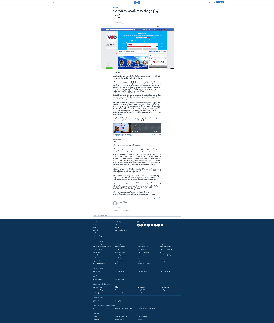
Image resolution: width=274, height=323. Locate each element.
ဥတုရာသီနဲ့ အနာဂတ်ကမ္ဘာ (120, 246)
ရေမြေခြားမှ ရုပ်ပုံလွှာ (142, 287)
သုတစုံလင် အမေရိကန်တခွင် (166, 249)
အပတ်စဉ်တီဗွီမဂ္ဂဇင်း (97, 292)
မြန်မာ (94, 224)
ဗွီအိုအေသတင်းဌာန (138, 126)
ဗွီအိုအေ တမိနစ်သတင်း (165, 287)
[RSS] (155, 225)
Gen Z (161, 252)
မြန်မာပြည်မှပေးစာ (141, 243)
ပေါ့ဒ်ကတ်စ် (117, 227)
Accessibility (140, 319)
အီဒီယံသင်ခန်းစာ (96, 271)
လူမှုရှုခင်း (117, 263)
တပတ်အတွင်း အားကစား (120, 252)
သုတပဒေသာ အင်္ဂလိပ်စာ (165, 271)
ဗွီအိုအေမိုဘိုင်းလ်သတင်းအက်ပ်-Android (146, 308)
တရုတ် (94, 233)
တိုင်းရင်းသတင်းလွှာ (164, 243)
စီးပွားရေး (117, 249)
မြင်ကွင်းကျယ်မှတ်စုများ (143, 246)
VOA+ (94, 308)
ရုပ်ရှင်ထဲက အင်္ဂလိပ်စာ (142, 271)
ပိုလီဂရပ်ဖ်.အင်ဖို (141, 290)
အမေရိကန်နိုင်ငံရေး (97, 255)
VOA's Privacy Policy (142, 316)
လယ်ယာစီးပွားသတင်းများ (121, 255)
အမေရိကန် (95, 230)
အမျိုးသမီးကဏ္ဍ (141, 260)
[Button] (158, 27)
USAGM (95, 316)
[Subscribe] (162, 225)
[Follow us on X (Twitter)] (141, 225)
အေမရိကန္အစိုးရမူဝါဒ (119, 319)
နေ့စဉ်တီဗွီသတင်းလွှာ (97, 287)
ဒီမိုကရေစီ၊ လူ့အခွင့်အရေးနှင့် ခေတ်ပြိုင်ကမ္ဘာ (102, 246)
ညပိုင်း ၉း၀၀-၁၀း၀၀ (119, 279)
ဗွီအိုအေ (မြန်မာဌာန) (117, 19)
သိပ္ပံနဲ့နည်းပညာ (118, 243)
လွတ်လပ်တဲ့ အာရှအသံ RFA (121, 316)
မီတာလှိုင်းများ (118, 300)
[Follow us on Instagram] (148, 225)
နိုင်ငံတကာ (115, 7)
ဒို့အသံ (161, 257)
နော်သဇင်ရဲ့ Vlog (163, 290)
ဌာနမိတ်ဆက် (96, 300)
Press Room (96, 319)
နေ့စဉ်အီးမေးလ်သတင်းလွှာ (121, 230)
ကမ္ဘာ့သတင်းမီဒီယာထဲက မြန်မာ (99, 260)
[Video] (214, 2)
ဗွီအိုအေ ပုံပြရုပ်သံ (141, 292)
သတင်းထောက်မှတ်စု (97, 257)
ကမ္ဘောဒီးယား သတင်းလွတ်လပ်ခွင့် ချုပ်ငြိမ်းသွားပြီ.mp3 (146, 124)
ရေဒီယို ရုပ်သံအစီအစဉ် (98, 290)
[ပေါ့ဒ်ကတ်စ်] (158, 225)
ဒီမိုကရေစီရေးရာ (96, 252)
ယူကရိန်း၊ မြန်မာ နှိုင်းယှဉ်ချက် (121, 257)
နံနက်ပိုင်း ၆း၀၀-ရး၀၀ (97, 279)
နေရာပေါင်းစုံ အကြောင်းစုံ (165, 255)
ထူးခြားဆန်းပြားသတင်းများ (121, 260)
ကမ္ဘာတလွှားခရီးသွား (142, 249)
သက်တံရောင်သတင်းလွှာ (165, 260)
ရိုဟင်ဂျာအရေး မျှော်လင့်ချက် (144, 263)
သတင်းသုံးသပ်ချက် (97, 249)
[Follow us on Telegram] (152, 225)
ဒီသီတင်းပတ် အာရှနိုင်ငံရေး (143, 252)
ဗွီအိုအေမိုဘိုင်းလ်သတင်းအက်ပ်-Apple (123, 308)
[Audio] (210, 2)
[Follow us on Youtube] (145, 225)
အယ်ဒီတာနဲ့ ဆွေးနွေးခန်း (98, 243)
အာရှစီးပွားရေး (141, 255)
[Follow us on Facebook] (138, 225)
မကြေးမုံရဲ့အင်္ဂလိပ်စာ (119, 271)
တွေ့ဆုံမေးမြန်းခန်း (119, 292)
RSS (116, 224)
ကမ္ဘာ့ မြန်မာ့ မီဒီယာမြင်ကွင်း (99, 263)
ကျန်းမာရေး (140, 257)
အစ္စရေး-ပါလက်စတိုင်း (98, 235)
